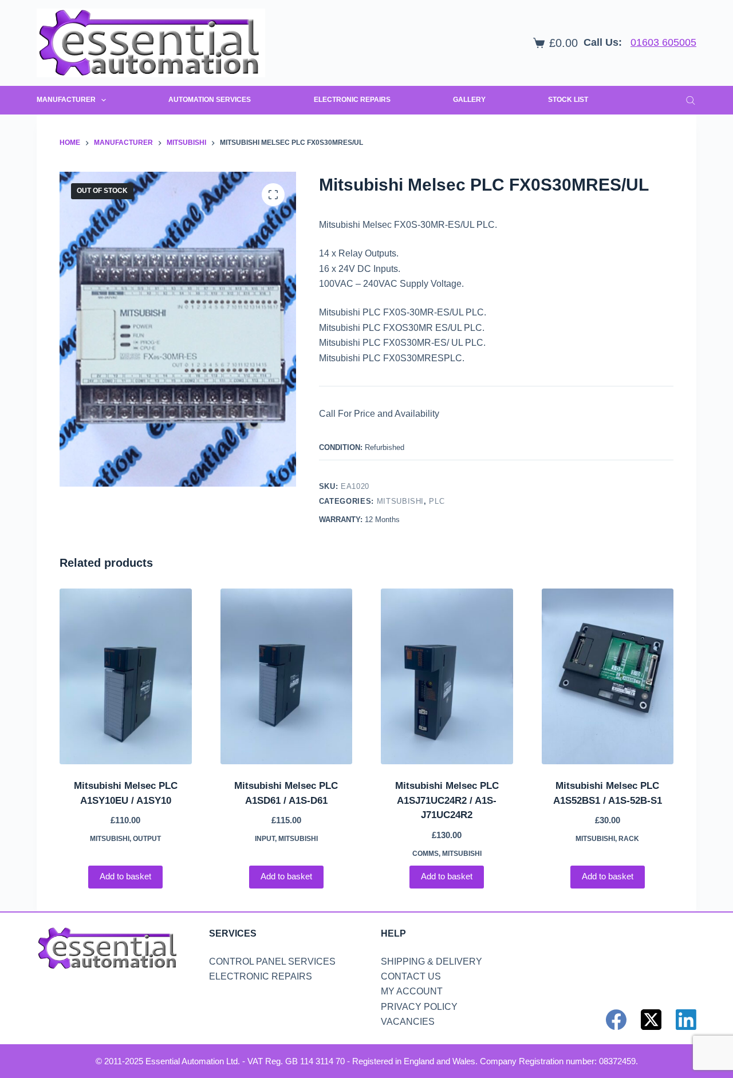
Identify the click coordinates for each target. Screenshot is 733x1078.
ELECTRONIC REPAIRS (352, 100)
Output (147, 839)
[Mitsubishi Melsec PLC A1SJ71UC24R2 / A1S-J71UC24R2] (447, 676)
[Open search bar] (690, 100)
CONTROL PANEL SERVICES (272, 961)
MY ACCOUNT (412, 991)
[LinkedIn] (686, 1019)
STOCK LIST (568, 100)
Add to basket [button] (125, 876)
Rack (628, 839)
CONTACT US (411, 976)
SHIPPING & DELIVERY (431, 961)
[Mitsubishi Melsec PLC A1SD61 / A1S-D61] (286, 676)
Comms (425, 854)
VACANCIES (408, 1021)
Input (265, 839)
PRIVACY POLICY (419, 1007)
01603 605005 (663, 42)
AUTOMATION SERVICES (209, 100)
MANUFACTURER (66, 100)
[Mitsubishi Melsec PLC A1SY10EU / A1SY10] (126, 676)
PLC (436, 501)
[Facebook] (616, 1019)
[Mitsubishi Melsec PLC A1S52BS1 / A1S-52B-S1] (608, 676)
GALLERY (469, 100)
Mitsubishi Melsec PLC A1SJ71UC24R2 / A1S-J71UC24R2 (447, 800)
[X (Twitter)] (651, 1019)
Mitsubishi (400, 501)
